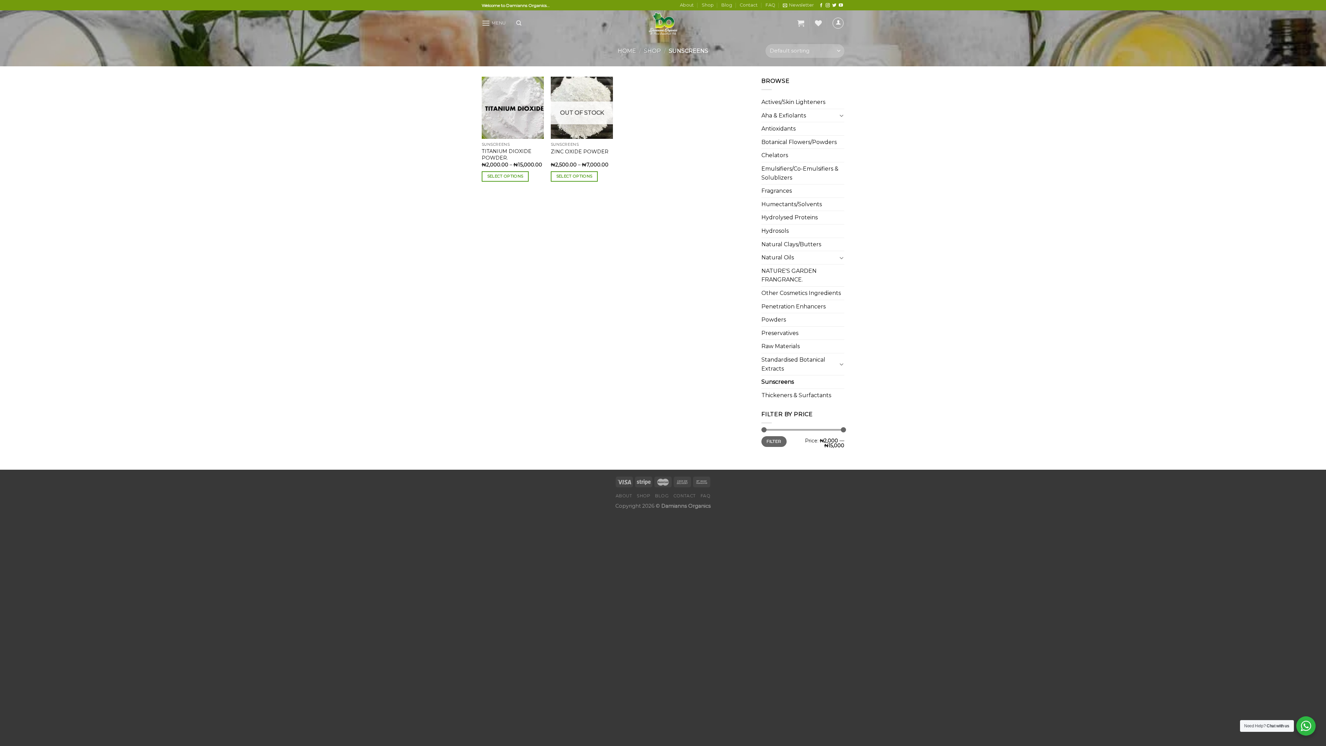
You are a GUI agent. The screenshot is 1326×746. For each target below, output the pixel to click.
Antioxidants (778, 128)
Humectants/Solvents (791, 204)
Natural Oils (777, 257)
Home (627, 51)
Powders (773, 319)
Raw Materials (780, 346)
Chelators (774, 155)
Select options (505, 176)
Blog (726, 5)
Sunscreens (777, 382)
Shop (708, 5)
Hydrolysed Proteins (789, 217)
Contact (749, 5)
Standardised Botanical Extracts (793, 364)
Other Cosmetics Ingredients (801, 293)
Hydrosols (775, 231)
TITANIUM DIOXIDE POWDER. (506, 154)
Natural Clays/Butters (791, 244)
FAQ (770, 5)
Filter (774, 441)
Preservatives (779, 333)
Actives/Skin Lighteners (793, 102)
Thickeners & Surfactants (796, 395)
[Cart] (800, 23)
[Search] (518, 23)
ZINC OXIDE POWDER (579, 152)
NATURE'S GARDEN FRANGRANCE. (789, 275)
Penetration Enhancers (793, 306)
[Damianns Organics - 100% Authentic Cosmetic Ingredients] (663, 23)
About (687, 5)
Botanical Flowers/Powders (799, 142)
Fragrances (776, 191)
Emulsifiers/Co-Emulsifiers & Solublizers (799, 173)
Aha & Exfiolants (783, 115)
